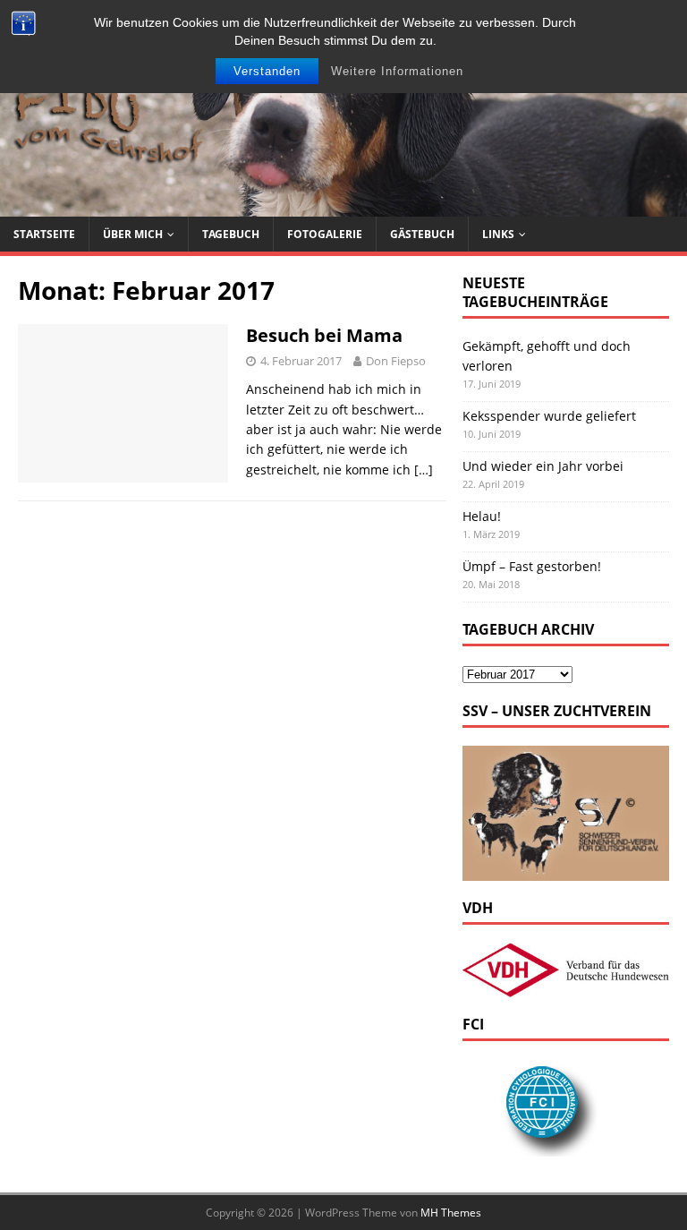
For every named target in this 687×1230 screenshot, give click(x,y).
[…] (423, 469)
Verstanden (267, 71)
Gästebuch (422, 234)
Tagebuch (230, 234)
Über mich (133, 234)
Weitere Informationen (397, 71)
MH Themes (450, 1212)
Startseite (44, 234)
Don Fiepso (396, 361)
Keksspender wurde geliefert (549, 415)
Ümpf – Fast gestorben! (531, 566)
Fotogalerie (324, 234)
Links (498, 234)
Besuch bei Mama (324, 335)
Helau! (481, 516)
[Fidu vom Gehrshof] (343, 205)
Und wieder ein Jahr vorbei (542, 465)
